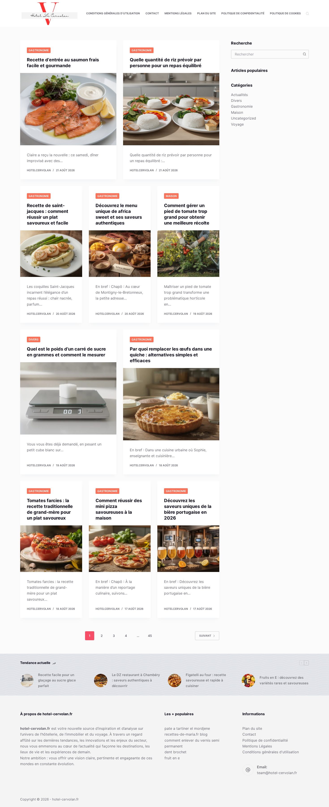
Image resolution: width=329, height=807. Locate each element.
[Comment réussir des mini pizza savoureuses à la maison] (120, 548)
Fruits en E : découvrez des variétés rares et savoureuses (284, 680)
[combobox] (265, 54)
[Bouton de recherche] (304, 54)
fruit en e (172, 758)
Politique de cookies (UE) (288, 13)
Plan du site (206, 13)
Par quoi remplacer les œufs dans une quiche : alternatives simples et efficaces (171, 354)
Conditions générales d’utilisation (113, 13)
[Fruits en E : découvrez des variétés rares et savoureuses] (248, 680)
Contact (152, 13)
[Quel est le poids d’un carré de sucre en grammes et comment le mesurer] (68, 398)
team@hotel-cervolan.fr (277, 773)
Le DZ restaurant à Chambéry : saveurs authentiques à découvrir (136, 680)
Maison (171, 196)
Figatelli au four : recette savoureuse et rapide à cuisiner (206, 680)
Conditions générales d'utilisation (270, 752)
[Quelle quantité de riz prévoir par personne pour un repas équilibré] (171, 109)
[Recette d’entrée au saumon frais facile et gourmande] (68, 109)
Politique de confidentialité (242, 13)
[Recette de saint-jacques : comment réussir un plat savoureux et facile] (51, 253)
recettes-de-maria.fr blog (185, 734)
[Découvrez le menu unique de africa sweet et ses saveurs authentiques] (120, 253)
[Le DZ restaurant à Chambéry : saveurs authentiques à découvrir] (100, 680)
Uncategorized (243, 118)
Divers (33, 339)
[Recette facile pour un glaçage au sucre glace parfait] (27, 680)
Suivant (205, 635)
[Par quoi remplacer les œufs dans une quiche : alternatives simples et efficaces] (171, 404)
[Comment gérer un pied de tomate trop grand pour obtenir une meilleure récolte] (188, 253)
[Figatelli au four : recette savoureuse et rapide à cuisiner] (174, 680)
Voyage (237, 124)
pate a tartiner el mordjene (187, 728)
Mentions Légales (178, 13)
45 (150, 636)
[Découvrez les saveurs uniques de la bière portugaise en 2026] (188, 548)
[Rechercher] (307, 13)
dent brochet (175, 752)
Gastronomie (39, 50)
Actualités (239, 94)
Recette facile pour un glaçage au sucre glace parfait (57, 680)
